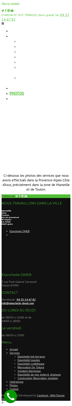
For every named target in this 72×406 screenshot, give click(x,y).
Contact (18, 98)
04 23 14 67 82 (26, 299)
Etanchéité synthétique (41, 51)
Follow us (8, 196)
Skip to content (10, 3)
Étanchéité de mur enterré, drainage (36, 70)
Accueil (17, 30)
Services (18, 35)
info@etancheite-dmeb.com (18, 303)
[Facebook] (6, 10)
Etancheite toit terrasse (42, 41)
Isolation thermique (38, 62)
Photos (17, 93)
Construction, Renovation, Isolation (38, 378)
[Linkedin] (8, 10)
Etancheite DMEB (20, 231)
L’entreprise (21, 88)
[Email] (12, 10)
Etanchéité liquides (37, 46)
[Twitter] (3, 10)
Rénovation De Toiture (40, 56)
